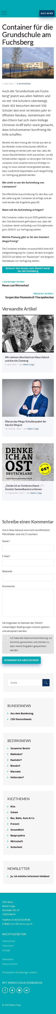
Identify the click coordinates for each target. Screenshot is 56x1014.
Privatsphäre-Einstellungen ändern (19, 972)
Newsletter (7, 959)
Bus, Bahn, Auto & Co (22, 818)
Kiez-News (47, 13)
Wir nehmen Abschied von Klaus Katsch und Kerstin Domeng (27, 359)
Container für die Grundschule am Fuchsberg (27, 34)
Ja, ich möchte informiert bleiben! (30, 876)
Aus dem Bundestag (21, 713)
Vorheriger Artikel (14, 281)
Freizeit (14, 823)
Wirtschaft (16, 841)
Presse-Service (9, 964)
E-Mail (5, 556)
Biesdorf (15, 765)
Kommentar (8, 586)
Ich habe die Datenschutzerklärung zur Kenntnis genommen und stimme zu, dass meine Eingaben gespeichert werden (31, 644)
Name (5, 541)
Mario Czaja (28, 364)
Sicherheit (16, 847)
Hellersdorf (17, 777)
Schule (14, 812)
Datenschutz (8, 941)
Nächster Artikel (43, 293)
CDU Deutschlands (20, 719)
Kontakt (6, 950)
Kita (12, 806)
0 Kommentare (24, 83)
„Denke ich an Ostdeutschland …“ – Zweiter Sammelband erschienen (24, 487)
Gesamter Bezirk (20, 748)
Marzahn (15, 771)
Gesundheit (17, 829)
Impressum (8, 945)
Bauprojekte (17, 835)
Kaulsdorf (16, 760)
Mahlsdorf (16, 754)
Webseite (7, 571)
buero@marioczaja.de (21, 923)
